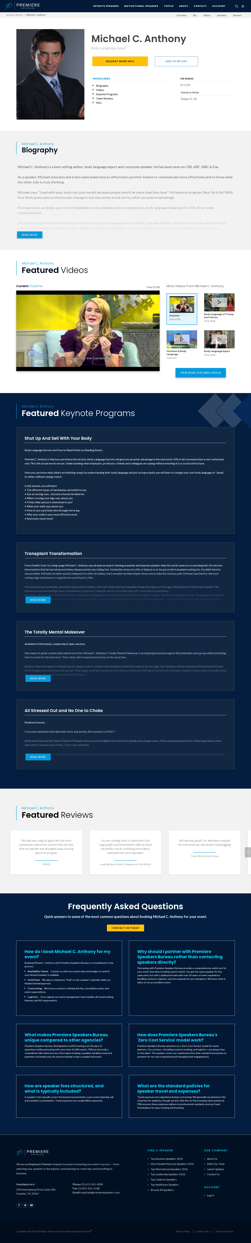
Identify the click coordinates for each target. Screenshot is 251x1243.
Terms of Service (224, 1231)
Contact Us (213, 1174)
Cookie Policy (203, 1231)
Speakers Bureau (14, 14)
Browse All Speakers (162, 1189)
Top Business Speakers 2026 (167, 1158)
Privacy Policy (183, 1231)
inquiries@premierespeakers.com (100, 1192)
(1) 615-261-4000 (92, 1184)
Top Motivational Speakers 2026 (169, 1169)
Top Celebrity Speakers (164, 1179)
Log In (210, 1195)
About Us (212, 1158)
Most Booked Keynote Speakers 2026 (172, 1163)
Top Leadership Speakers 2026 (168, 1174)
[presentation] (248, 852)
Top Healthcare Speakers (165, 1184)
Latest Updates (215, 1169)
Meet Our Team (216, 1163)
